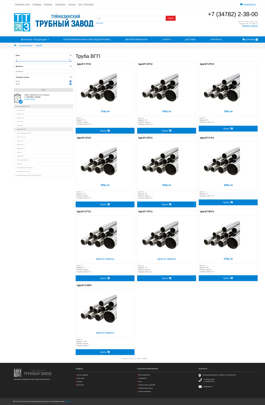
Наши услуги (80, 378)
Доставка (190, 39)
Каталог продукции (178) (22, 106)
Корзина (251, 39)
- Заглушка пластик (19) (22, 171)
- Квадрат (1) (19, 114)
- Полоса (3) (19, 156)
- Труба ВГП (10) (20, 129)
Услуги (166, 39)
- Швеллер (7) (19, 148)
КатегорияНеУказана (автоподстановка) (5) (28, 175)
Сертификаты (60, 4)
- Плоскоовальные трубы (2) (24, 167)
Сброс (43, 90)
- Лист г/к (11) (19, 118)
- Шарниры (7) (20, 144)
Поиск (170, 18)
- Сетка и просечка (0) (22, 160)
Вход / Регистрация (86, 4)
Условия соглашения (144, 391)
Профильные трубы (22, 4)
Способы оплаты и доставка (146, 385)
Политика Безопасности (145, 388)
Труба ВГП (38, 45)
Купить (103, 131)
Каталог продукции (25, 45)
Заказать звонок (250, 26)
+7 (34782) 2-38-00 (233, 15)
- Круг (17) (18, 152)
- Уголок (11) (19, 141)
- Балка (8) (18, 164)
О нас (140, 381)
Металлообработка (136, 39)
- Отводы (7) (19, 125)
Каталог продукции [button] (35, 39)
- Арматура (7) (20, 110)
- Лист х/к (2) (19, 121)
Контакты (72, 4)
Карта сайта (99, 23)
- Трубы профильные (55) (23, 133)
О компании (36, 4)
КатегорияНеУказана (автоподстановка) (86, 39)
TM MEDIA (68, 401)
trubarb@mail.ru (249, 5)
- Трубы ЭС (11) (20, 137)
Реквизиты (48, 4)
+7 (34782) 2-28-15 (208, 381)
